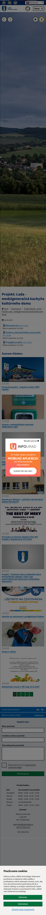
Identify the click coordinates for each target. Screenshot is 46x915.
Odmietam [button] (23, 904)
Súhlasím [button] (22, 897)
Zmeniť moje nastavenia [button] (23, 909)
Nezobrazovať (30, 440)
